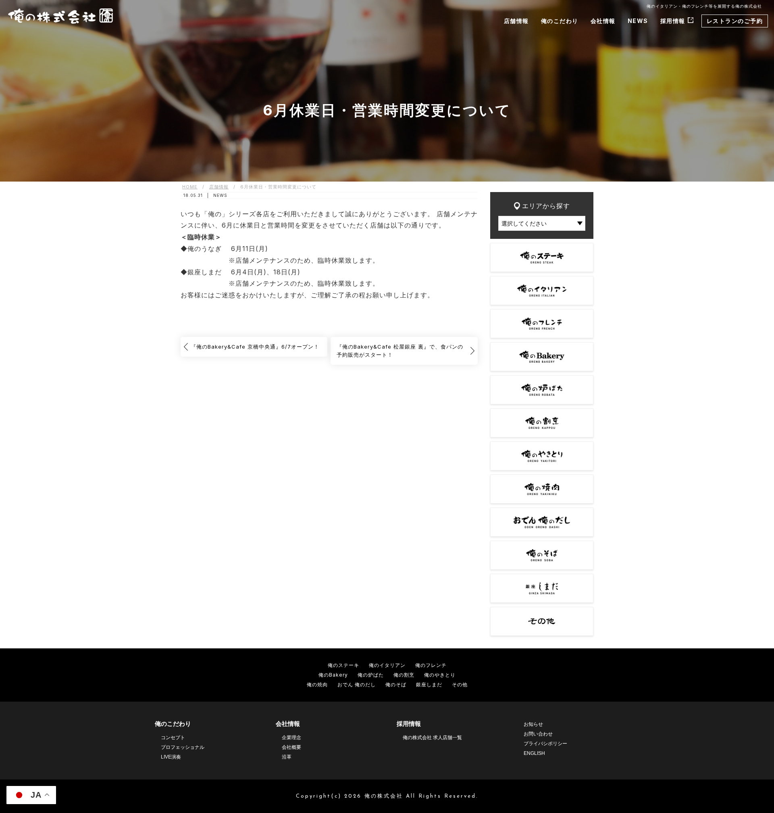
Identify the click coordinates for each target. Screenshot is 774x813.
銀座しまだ (429, 684)
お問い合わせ (538, 734)
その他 (460, 684)
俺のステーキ (343, 665)
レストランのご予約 (735, 20)
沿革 (286, 757)
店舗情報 (516, 20)
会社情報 (603, 20)
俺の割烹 (403, 675)
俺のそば (395, 684)
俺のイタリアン (387, 665)
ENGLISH (534, 753)
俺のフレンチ (431, 665)
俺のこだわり (559, 20)
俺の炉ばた (371, 675)
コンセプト (173, 737)
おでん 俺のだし (356, 684)
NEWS (638, 20)
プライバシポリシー (545, 743)
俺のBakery (333, 675)
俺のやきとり (440, 675)
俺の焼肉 (317, 684)
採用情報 (672, 20)
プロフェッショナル (182, 747)
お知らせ (533, 724)
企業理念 (291, 737)
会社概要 (291, 747)
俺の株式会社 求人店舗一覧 (432, 737)
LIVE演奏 (171, 757)
